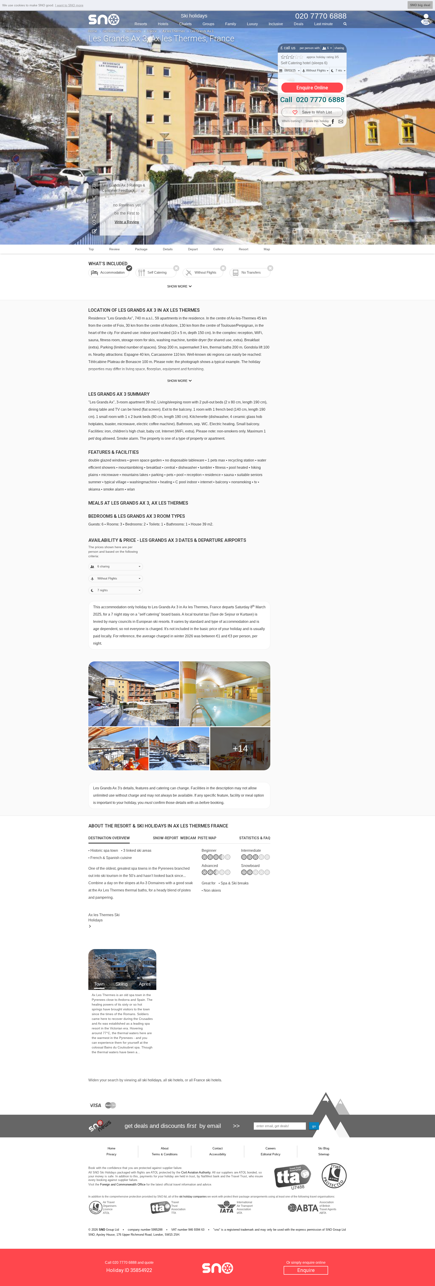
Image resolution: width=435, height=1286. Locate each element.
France (152, 31)
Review (114, 249)
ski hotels (175, 1080)
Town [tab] (99, 984)
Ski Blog (323, 1148)
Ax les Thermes (173, 31)
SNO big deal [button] (420, 5)
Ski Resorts (133, 31)
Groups (208, 24)
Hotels (163, 24)
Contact (218, 1148)
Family (230, 24)
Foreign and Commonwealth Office (122, 1184)
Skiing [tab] (122, 984)
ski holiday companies (193, 1196)
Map (267, 249)
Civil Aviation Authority (195, 1172)
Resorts (141, 24)
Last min (323, 24)
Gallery (218, 249)
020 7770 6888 (124, 1262)
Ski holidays (194, 16)
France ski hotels (207, 1080)
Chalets (185, 24)
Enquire (306, 1270)
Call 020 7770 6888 (312, 99)
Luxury (252, 24)
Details (168, 249)
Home (92, 31)
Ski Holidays (111, 31)
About (165, 1148)
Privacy (111, 1154)
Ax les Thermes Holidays (104, 917)
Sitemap (323, 1154)
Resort (243, 249)
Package (141, 249)
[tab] (109, 838)
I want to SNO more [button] (69, 5)
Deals (298, 24)
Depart (193, 249)
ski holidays (151, 1080)
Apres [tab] (145, 984)
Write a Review (127, 222)
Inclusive (276, 24)
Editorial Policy (270, 1154)
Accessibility (217, 1154)
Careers (271, 1148)
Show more (177, 381)
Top (91, 249)
